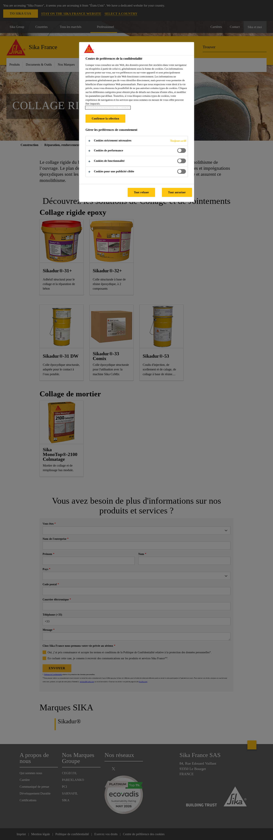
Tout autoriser (177, 192)
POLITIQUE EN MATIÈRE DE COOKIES (108, 107)
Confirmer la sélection (105, 118)
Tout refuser (141, 192)
